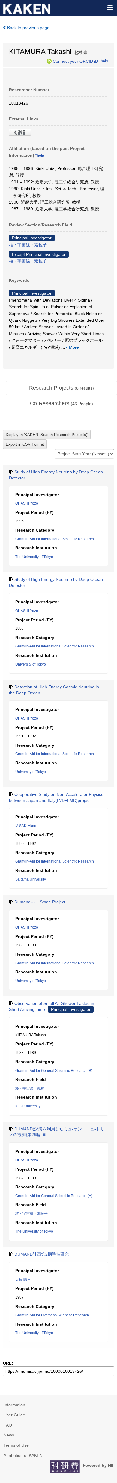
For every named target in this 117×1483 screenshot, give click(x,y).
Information (14, 1405)
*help (103, 61)
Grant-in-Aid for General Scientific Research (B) (53, 1071)
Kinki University (27, 1106)
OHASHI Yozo (26, 503)
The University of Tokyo (34, 557)
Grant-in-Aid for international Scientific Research (54, 539)
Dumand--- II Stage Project (39, 901)
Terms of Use (16, 1445)
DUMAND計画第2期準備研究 (41, 1254)
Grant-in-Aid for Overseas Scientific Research (52, 1315)
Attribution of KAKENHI (25, 1455)
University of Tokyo (30, 664)
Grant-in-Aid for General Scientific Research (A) (53, 1196)
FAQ (8, 1425)
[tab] (61, 388)
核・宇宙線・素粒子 (28, 244)
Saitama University (30, 879)
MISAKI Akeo (25, 826)
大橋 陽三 (23, 1280)
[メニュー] (110, 7)
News (9, 1435)
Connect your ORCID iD (75, 61)
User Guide (14, 1414)
